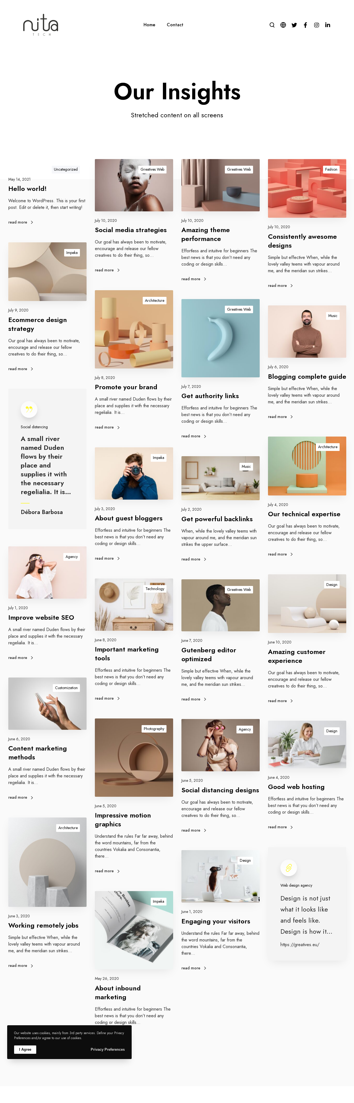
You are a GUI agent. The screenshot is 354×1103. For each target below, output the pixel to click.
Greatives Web (152, 169)
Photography (154, 728)
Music (332, 315)
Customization (66, 688)
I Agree (25, 1049)
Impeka (72, 252)
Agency (72, 556)
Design (331, 584)
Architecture (154, 300)
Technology (154, 588)
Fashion (331, 169)
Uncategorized (66, 169)
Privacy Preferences (108, 1049)
